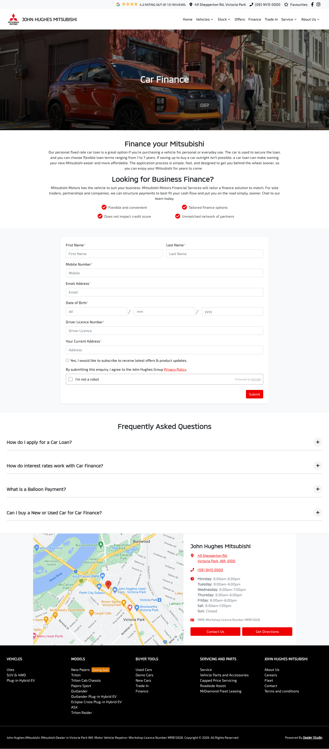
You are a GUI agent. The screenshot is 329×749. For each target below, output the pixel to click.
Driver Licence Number (85, 322)
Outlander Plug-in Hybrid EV (94, 696)
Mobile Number (79, 264)
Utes (10, 669)
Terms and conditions (282, 691)
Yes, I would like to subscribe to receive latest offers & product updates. (128, 360)
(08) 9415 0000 (267, 4)
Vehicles (203, 19)
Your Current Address (84, 341)
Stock (222, 19)
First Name (75, 245)
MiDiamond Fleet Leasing (220, 691)
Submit (254, 394)
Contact (271, 685)
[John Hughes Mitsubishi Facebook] (313, 4)
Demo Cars (144, 675)
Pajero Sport (81, 685)
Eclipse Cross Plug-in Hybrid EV (96, 702)
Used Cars (144, 669)
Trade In (271, 19)
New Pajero (80, 669)
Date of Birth (77, 302)
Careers (271, 675)
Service (287, 19)
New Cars (143, 680)
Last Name (175, 245)
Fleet (269, 680)
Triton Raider (81, 712)
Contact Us (215, 631)
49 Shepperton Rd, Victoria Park (220, 4)
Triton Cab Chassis (86, 680)
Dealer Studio (312, 737)
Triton (76, 675)
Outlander (79, 691)
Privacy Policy (175, 369)
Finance (254, 19)
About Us (308, 19)
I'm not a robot (87, 379)
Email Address (78, 283)
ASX (74, 707)
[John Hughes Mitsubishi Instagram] (319, 4)
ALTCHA (256, 379)
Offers (240, 19)
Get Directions (267, 631)
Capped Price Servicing (218, 680)
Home (187, 19)
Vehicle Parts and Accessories (224, 675)
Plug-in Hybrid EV (21, 680)
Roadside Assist (213, 685)
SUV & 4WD (16, 675)
